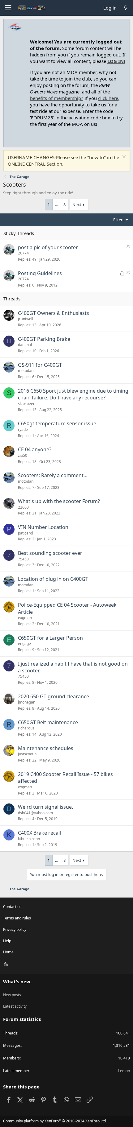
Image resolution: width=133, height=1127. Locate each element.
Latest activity (15, 1006)
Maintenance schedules (45, 748)
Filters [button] (118, 219)
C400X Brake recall (39, 832)
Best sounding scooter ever (50, 553)
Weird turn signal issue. (45, 806)
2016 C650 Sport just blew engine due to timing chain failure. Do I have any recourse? (73, 394)
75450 (23, 559)
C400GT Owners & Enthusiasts (53, 313)
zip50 (22, 455)
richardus (26, 728)
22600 (23, 507)
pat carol (25, 533)
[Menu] (8, 8)
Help (7, 940)
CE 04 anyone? (34, 449)
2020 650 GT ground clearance (53, 696)
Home (8, 952)
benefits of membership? (56, 98)
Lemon (124, 1070)
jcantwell (25, 318)
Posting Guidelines (40, 273)
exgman (25, 617)
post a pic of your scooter (48, 247)
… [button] (56, 204)
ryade (23, 429)
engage (24, 643)
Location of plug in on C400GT (53, 579)
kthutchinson (29, 838)
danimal (25, 344)
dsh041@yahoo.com (35, 812)
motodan (25, 370)
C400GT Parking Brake (44, 339)
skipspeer (26, 403)
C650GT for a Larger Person (50, 637)
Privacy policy (14, 929)
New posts (12, 994)
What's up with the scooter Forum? (59, 501)
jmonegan (26, 702)
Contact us (12, 906)
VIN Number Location (43, 527)
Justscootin (27, 754)
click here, (108, 98)
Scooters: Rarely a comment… (53, 475)
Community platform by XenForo (55, 1121)
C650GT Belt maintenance (48, 722)
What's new (16, 981)
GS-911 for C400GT (40, 364)
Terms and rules (17, 918)
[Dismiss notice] (123, 157)
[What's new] (126, 8)
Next (76, 204)
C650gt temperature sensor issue (57, 423)
